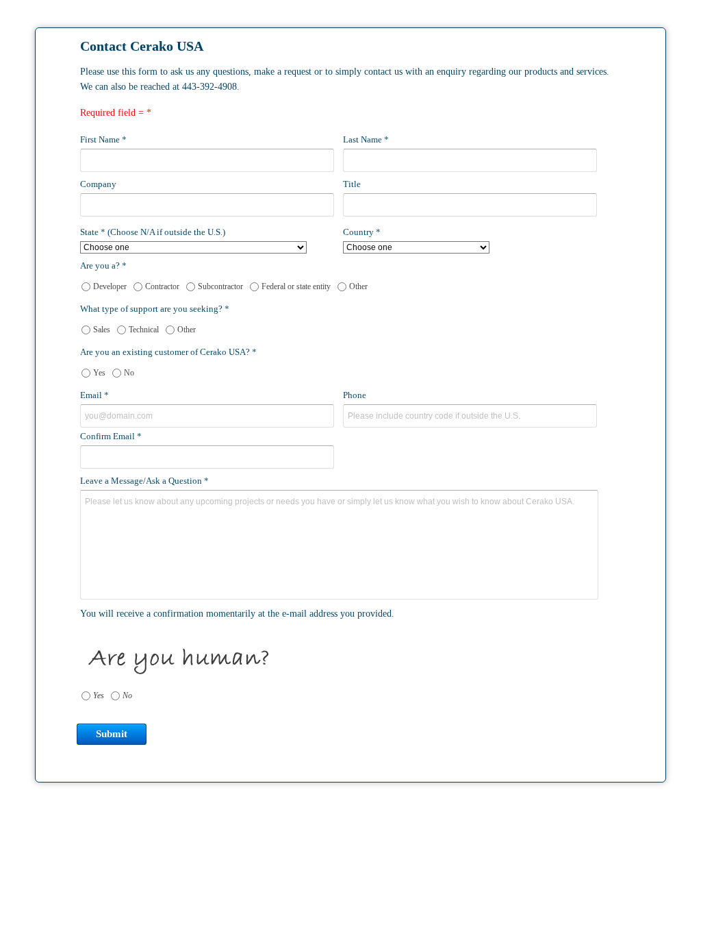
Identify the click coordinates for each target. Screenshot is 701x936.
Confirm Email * (111, 436)
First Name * (103, 139)
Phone (354, 395)
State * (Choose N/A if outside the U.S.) (152, 232)
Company (98, 184)
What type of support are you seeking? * (154, 309)
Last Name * (366, 139)
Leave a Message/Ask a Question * (144, 481)
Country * (362, 232)
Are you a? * (103, 265)
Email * (94, 395)
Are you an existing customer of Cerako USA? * (168, 352)
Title (352, 184)
